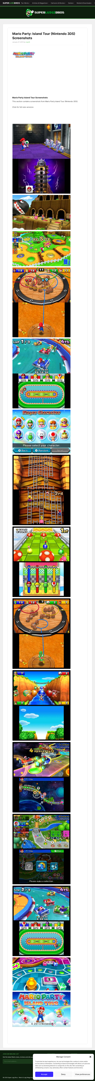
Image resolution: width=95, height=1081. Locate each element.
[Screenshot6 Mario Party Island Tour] (41, 849)
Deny (63, 1074)
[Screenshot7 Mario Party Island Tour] (41, 920)
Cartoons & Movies (58, 3)
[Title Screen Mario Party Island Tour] (41, 1009)
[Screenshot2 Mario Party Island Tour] (41, 561)
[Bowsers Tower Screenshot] (41, 159)
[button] (90, 1057)
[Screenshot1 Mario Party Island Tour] (41, 490)
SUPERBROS (11, 3)
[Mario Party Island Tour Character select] (41, 432)
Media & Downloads (84, 3)
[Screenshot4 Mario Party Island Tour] (41, 705)
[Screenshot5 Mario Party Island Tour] (41, 777)
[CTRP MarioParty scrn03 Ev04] (41, 248)
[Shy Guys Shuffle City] (41, 974)
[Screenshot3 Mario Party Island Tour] (41, 633)
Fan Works (25, 3)
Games (70, 3)
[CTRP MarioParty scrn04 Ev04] (41, 302)
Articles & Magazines (39, 3)
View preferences (82, 1074)
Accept (44, 1074)
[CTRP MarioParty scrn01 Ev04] (41, 212)
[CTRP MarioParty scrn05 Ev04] (41, 373)
